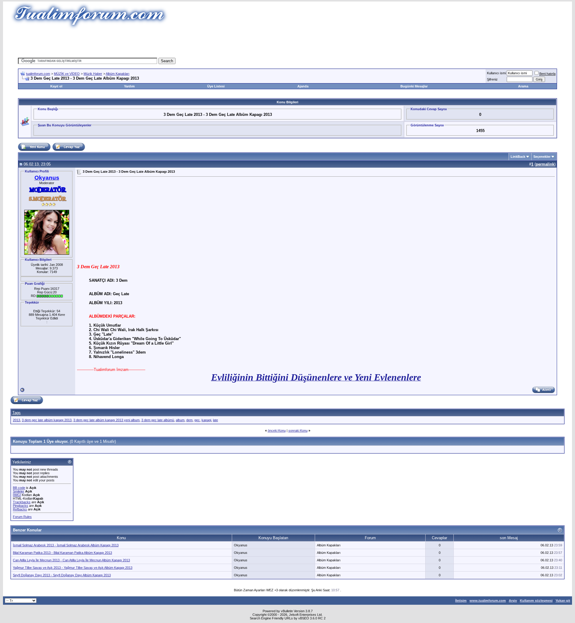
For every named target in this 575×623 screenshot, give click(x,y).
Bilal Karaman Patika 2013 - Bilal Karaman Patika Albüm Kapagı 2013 (62, 552)
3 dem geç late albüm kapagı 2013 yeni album (106, 420)
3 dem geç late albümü (157, 420)
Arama (523, 86)
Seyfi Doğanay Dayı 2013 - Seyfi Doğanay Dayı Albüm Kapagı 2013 (62, 575)
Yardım (129, 86)
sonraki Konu (298, 430)
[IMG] (17, 495)
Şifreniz (492, 79)
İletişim (461, 600)
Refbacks (20, 509)
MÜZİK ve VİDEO (67, 73)
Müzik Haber (93, 73)
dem (189, 420)
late (215, 420)
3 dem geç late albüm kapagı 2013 (47, 420)
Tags (16, 412)
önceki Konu (277, 430)
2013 (16, 420)
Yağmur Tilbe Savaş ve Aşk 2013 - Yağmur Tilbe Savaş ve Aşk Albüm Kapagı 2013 (72, 567)
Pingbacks (20, 505)
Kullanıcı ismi (496, 73)
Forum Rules (22, 517)
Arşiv (513, 600)
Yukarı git (563, 600)
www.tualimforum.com (488, 600)
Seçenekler (541, 156)
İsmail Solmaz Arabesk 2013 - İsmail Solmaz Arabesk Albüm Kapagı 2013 (66, 545)
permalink (545, 164)
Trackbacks (22, 502)
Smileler (18, 491)
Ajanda (302, 86)
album (180, 420)
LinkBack (518, 156)
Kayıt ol (56, 86)
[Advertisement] (178, 43)
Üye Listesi (216, 86)
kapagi (206, 420)
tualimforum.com (38, 73)
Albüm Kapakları (117, 73)
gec (197, 420)
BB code (19, 487)
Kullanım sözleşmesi (536, 600)
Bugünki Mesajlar (414, 86)
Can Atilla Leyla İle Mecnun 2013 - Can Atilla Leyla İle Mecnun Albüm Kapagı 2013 (71, 560)
